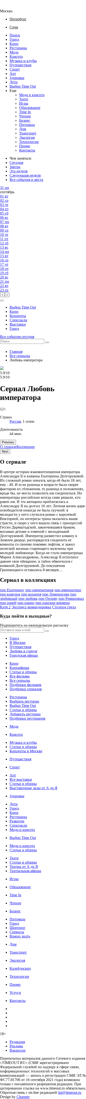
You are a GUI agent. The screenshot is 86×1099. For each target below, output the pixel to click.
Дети (14, 82)
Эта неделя (18, 171)
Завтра (15, 167)
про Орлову (48, 599)
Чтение (25, 116)
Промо (24, 146)
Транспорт (27, 133)
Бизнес (24, 120)
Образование (29, 108)
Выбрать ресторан (24, 701)
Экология (27, 137)
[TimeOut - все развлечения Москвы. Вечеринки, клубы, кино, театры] (10, 7)
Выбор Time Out (23, 86)
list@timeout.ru (69, 1092)
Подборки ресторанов (27, 718)
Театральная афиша (25, 871)
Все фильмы (20, 676)
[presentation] (2, 294)
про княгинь (10, 594)
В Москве (18, 643)
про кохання (31, 594)
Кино (14, 44)
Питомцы (27, 125)
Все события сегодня (17, 337)
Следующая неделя (25, 175)
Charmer (23, 1097)
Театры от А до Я (24, 867)
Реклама (16, 1046)
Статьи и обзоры (23, 672)
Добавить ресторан (25, 714)
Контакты (27, 150)
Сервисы (17, 932)
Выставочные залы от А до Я (33, 788)
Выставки (18, 324)
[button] (2, 300)
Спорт (15, 69)
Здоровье (17, 78)
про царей (8, 603)
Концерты (18, 316)
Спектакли (18, 320)
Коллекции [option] (25, 447)
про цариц (25, 603)
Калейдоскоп (20, 968)
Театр (23, 99)
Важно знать (20, 936)
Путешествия (20, 65)
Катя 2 (5, 607)
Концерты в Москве (26, 751)
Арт (13, 74)
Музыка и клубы (23, 61)
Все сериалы (20, 356)
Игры (23, 103)
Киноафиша (19, 668)
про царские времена (52, 603)
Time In (25, 112)
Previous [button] (8, 442)
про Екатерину (12, 590)
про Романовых (71, 599)
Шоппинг (18, 928)
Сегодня (16, 163)
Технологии (29, 142)
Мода (14, 52)
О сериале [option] (8, 447)
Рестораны (18, 48)
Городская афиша (24, 655)
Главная (16, 352)
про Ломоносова (55, 594)
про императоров (39, 590)
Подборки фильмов (25, 685)
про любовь (28, 599)
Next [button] (5, 451)
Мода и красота (31, 95)
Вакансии (18, 1050)
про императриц (67, 590)
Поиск (15, 35)
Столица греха (64, 607)
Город (14, 39)
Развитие (17, 821)
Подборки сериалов (26, 689)
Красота (16, 56)
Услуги (15, 993)
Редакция (17, 1042)
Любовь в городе (23, 651)
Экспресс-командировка (31, 607)
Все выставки (21, 779)
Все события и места (26, 180)
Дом (22, 129)
